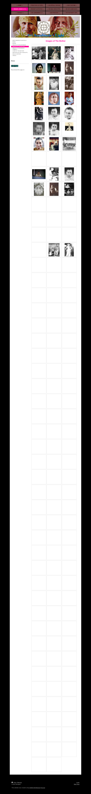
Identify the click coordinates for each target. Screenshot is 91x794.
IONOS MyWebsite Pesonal (37, 787)
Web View (76, 784)
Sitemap (19, 782)
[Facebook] (15, 72)
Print (14, 782)
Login (77, 782)
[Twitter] (18, 72)
